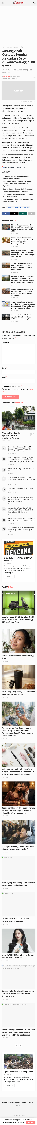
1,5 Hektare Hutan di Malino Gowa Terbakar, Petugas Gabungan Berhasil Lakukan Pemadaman (21, 267)
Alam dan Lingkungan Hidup (15, 47)
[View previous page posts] (16, 1045)
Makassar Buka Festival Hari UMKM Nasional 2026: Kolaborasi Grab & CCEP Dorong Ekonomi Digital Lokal (20, 510)
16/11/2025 (5, 1038)
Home (3, 47)
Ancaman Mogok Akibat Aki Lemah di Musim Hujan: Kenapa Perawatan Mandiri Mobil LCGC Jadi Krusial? (18, 1032)
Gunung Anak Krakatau (21, 207)
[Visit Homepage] (18, 2)
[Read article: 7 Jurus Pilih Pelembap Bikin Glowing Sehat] (18, 641)
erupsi (9, 207)
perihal (18, 1105)
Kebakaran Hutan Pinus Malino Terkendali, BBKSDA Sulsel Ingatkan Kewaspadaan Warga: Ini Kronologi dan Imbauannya (23, 279)
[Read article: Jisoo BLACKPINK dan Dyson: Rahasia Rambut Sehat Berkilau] (18, 941)
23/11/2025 (5, 999)
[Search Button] (34, 2)
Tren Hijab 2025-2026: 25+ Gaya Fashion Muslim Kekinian (15, 920)
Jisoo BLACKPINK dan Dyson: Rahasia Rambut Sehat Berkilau (18, 956)
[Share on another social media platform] (31, 213)
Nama (4, 368)
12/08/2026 (15, 321)
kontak (11, 1103)
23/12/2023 (8, 1074)
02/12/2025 (5, 888)
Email (4, 377)
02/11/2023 (8, 563)
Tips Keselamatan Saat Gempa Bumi (18, 1071)
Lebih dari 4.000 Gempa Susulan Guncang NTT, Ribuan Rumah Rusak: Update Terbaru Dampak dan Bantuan (23, 254)
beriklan (24, 1103)
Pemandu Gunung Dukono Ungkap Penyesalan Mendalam (16, 177)
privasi (31, 1103)
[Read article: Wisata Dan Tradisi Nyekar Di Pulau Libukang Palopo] (18, 418)
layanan (17, 1103)
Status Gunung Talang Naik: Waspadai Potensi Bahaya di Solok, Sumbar (17, 190)
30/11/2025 (5, 738)
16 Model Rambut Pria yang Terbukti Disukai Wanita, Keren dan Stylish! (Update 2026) (21, 479)
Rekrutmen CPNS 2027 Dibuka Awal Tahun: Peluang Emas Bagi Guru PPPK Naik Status (21, 520)
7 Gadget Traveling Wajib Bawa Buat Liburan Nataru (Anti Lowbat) (18, 847)
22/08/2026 (15, 259)
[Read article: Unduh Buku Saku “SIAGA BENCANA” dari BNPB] (18, 548)
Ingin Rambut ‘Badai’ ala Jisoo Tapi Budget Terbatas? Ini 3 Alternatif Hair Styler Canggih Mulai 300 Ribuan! (18, 771)
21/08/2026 (15, 272)
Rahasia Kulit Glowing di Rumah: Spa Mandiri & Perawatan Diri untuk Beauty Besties (18, 993)
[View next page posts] (20, 1045)
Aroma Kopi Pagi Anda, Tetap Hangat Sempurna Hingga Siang (18, 693)
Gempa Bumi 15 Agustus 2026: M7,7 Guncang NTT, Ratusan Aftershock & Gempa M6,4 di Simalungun (22, 292)
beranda (5, 1103)
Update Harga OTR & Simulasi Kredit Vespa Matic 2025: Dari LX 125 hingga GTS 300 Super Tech (18, 619)
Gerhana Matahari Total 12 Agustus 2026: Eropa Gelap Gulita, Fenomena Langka (21, 317)
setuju (30, 1122)
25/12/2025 (5, 852)
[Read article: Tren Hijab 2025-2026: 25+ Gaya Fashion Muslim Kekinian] (18, 904)
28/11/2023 (16, 76)
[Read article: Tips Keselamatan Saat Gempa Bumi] (18, 1061)
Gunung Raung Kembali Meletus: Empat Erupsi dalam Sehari (18, 195)
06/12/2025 (5, 697)
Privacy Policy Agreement (12, 386)
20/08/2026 (15, 285)
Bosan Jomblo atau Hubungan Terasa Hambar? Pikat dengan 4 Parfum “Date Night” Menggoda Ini (18, 810)
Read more (10, 576)
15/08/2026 (15, 310)
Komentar (6, 342)
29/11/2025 (5, 625)
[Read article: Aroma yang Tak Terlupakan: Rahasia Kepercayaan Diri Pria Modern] (18, 868)
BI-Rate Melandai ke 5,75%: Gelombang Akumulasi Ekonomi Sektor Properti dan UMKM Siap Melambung (20, 499)
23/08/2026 (15, 246)
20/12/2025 (5, 661)
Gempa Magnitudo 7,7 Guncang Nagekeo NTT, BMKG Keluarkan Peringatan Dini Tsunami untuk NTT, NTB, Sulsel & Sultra (23, 305)
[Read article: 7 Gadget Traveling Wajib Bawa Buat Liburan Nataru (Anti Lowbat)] (18, 832)
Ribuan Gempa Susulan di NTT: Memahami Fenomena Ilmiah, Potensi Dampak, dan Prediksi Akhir (22, 228)
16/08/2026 (15, 298)
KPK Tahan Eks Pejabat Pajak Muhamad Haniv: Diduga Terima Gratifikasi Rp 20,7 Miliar (21, 530)
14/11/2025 (5, 924)
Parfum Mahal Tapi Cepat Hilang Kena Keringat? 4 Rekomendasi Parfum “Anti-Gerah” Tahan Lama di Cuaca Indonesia (18, 732)
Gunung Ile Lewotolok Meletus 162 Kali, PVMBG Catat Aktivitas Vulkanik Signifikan (18, 183)
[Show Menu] (2, 2)
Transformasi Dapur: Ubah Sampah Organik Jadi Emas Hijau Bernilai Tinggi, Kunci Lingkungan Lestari (23, 241)
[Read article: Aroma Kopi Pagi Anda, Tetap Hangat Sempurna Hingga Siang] (18, 677)
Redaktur (6, 76)
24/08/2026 (15, 233)
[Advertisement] (18, 24)
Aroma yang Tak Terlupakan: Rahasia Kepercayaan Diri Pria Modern (18, 883)
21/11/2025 (5, 960)
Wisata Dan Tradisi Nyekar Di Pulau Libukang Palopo (11, 435)
